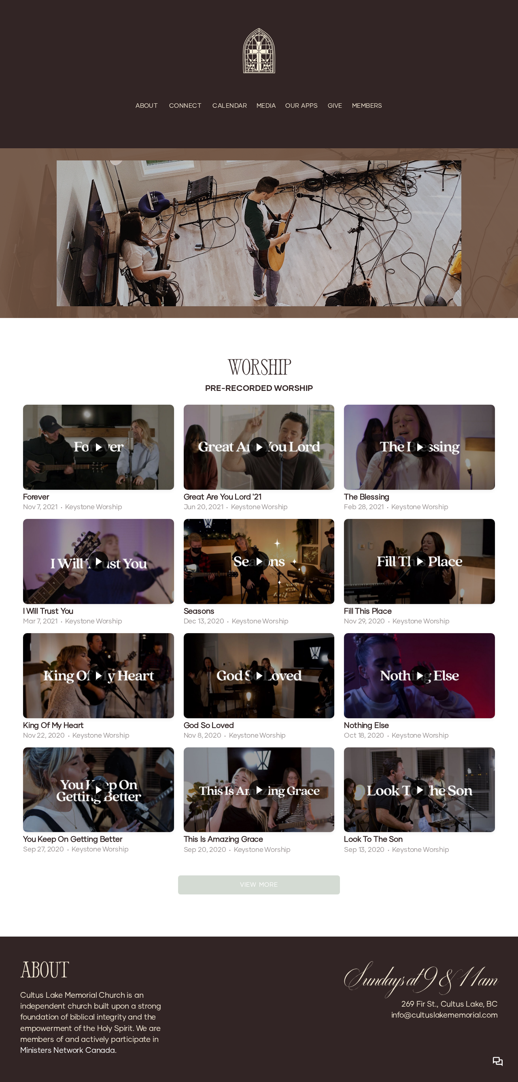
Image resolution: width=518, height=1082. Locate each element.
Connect (186, 106)
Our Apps (301, 106)
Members (367, 106)
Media (266, 106)
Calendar (229, 106)
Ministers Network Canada (67, 1050)
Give (335, 106)
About (147, 106)
